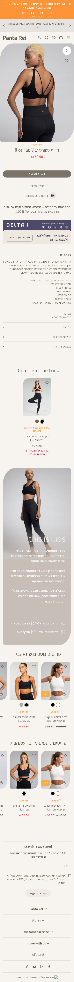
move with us (36, 943)
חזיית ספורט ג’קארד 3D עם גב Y (24, 718)
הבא (70, 25)
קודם (4, 25)
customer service (37, 932)
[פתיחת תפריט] (68, 38)
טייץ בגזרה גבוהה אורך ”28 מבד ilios (37, 438)
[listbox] (37, 422)
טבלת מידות (37, 186)
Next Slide (6, 93)
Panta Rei (37, 909)
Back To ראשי (67, 49)
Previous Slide (68, 93)
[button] (61, 38)
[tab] (37, 255)
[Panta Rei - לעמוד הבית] (14, 38)
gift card (38, 955)
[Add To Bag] (45, 410)
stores (37, 920)
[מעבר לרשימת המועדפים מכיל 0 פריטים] (54, 38)
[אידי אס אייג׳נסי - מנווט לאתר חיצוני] (37, 977)
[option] (42, 421)
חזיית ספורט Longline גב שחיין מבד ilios (55, 718)
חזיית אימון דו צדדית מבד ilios (24, 807)
